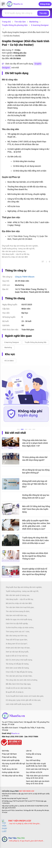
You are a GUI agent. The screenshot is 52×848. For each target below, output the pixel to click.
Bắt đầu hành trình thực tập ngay (18, 684)
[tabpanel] (26, 396)
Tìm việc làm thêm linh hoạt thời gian (20, 607)
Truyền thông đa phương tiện (15, 25)
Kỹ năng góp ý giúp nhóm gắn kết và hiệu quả (23, 700)
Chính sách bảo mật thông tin (37, 769)
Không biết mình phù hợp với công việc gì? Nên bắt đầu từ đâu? (34, 484)
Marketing (33, 22)
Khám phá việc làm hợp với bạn (18, 648)
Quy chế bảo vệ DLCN (34, 772)
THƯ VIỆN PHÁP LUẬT (19, 821)
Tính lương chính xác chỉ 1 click (17, 632)
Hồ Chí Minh (9, 361)
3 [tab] (26, 429)
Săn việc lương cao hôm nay (16, 636)
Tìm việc (43, 13)
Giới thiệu (5, 751)
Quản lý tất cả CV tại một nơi (16, 656)
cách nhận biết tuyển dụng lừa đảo (19, 704)
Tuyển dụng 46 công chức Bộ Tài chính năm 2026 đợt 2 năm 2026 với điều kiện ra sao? (35, 540)
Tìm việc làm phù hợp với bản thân (19, 676)
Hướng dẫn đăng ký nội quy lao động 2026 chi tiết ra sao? (35, 496)
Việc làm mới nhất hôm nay (16, 615)
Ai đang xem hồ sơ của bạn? (16, 644)
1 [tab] (18, 429)
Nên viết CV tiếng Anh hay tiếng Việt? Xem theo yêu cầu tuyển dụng (36, 509)
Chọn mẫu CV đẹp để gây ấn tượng (19, 672)
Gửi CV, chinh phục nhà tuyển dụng (19, 660)
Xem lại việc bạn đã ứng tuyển (17, 652)
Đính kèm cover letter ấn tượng (17, 668)
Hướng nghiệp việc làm (10, 772)
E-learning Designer (40, 25)
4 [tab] (30, 429)
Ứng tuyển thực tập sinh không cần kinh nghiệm (20, 245)
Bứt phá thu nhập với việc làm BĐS (19, 603)
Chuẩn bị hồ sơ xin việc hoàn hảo (18, 688)
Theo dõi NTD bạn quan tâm (16, 640)
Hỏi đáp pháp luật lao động (12, 776)
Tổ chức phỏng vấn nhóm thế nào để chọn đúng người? (34, 458)
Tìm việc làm (20, 22)
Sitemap (29, 757)
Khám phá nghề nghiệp (11, 760)
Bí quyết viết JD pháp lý (14, 692)
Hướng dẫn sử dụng (33, 754)
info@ (13, 733)
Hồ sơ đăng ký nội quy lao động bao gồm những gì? (36, 471)
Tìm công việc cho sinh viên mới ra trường (21, 680)
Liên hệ (28, 751)
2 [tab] (22, 429)
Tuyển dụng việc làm (9, 769)
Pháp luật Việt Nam (9, 754)
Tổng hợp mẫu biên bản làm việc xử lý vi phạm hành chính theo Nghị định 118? (35, 443)
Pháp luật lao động (9, 757)
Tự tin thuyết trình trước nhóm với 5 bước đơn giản (24, 696)
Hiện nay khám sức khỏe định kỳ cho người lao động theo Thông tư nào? (35, 556)
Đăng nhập (45, 4)
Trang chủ (6, 22)
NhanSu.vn (18, 4)
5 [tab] (33, 429)
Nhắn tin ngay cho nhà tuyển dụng (19, 619)
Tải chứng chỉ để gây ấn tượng (17, 664)
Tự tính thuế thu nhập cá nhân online (19, 628)
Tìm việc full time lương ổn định (17, 611)
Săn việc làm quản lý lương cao (13, 251)
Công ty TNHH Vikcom (24, 277)
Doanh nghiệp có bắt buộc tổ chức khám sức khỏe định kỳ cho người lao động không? (34, 571)
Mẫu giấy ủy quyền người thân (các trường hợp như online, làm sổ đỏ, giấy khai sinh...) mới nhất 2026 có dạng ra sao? (36, 524)
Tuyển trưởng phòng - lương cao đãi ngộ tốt (18, 248)
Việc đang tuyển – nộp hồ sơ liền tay (15, 254)
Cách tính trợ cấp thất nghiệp (17, 624)
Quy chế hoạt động (33, 760)
